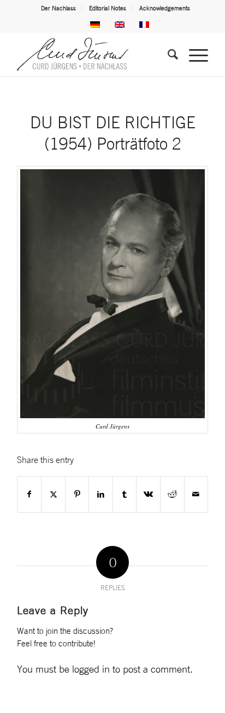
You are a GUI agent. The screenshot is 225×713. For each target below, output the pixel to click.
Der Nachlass (58, 8)
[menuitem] (58, 8)
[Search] (167, 54)
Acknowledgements (164, 8)
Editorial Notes (107, 8)
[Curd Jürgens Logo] (93, 54)
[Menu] (193, 54)
